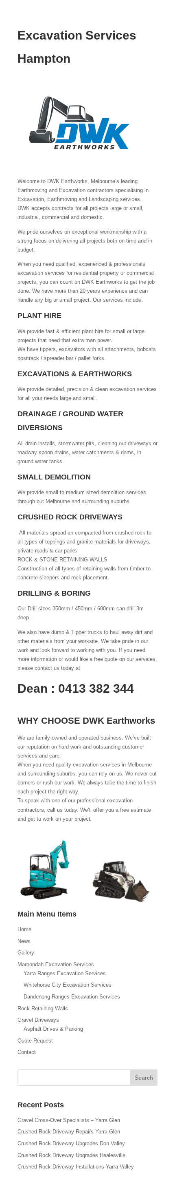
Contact (27, 1052)
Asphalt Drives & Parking (53, 1029)
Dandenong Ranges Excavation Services (72, 997)
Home (24, 929)
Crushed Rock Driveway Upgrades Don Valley (71, 1143)
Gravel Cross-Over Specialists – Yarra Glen (69, 1120)
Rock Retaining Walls (43, 1008)
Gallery (26, 953)
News (24, 941)
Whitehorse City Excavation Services (68, 985)
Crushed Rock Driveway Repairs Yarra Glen (69, 1132)
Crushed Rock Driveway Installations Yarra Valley (76, 1167)
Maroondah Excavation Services (56, 964)
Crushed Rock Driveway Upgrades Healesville (71, 1155)
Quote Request (35, 1041)
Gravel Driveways (38, 1020)
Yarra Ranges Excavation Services (65, 973)
